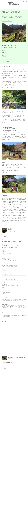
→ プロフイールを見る (11, 231)
